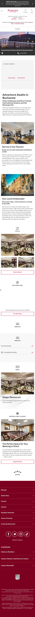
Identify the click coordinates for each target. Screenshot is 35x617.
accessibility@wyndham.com (7, 597)
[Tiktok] (27, 534)
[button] (2, 4)
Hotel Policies (21, 78)
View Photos (17, 272)
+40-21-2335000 (23, 53)
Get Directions (17, 313)
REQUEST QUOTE (17, 461)
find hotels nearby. (19, 23)
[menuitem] (2, 10)
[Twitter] (14, 534)
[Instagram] (20, 534)
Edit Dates (13, 19)
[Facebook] (8, 534)
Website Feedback (17, 540)
